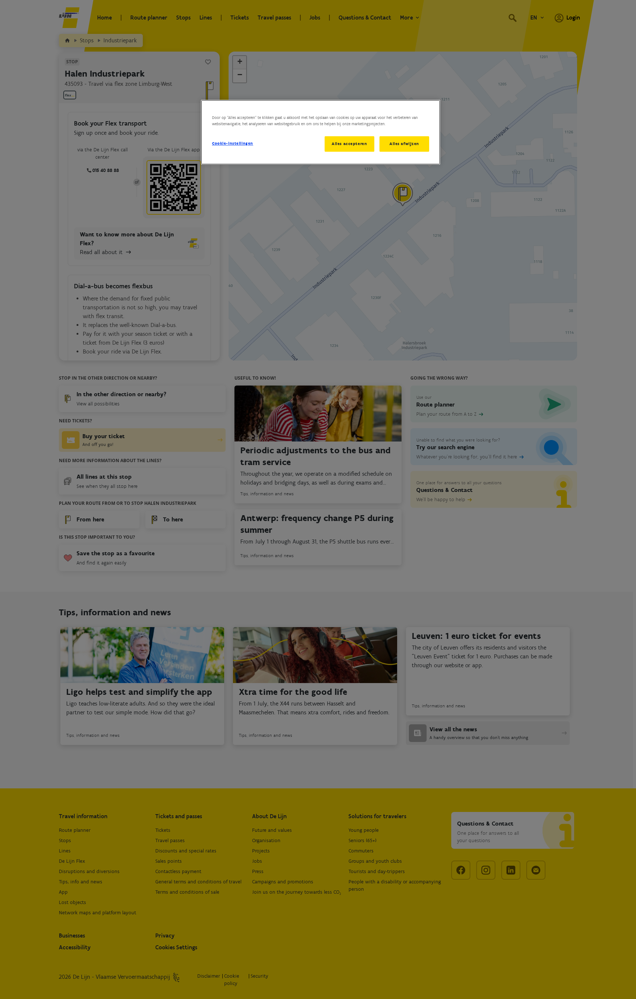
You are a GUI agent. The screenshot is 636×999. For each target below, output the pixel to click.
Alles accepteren (349, 143)
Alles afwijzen (404, 143)
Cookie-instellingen (232, 143)
